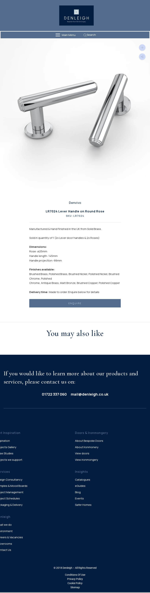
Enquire (75, 303)
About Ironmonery (86, 447)
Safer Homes (83, 505)
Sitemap (75, 587)
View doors (82, 453)
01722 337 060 (54, 394)
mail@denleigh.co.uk (89, 394)
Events (79, 498)
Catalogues (82, 480)
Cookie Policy (75, 583)
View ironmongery (86, 460)
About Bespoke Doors (89, 441)
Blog (78, 492)
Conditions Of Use (75, 574)
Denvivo (75, 203)
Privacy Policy (75, 578)
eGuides (80, 486)
